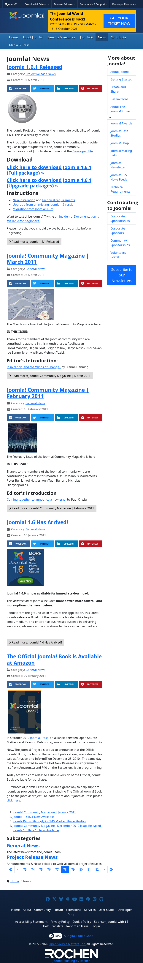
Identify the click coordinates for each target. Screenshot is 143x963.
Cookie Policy (81, 922)
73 (25, 869)
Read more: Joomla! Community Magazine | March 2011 (50, 376)
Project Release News (41, 74)
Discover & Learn (63, 4)
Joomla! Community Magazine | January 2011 (44, 812)
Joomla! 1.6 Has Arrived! (37, 522)
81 (89, 869)
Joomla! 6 (86, 37)
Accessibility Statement (31, 922)
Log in (95, 926)
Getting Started (121, 79)
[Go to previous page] (17, 869)
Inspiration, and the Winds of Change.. (34, 367)
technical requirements (58, 200)
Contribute (118, 37)
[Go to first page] (11, 869)
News (102, 37)
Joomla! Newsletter (118, 165)
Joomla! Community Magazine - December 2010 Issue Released (57, 826)
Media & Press (19, 45)
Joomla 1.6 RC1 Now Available (33, 817)
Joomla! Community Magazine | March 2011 (48, 258)
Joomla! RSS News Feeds (118, 177)
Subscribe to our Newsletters (122, 275)
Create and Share (118, 89)
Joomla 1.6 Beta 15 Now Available (36, 830)
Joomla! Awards (121, 123)
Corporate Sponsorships (120, 218)
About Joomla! (32, 37)
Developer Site (82, 151)
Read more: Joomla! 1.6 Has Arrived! (36, 642)
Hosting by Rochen (71, 961)
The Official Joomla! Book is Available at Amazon (54, 659)
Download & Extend (36, 4)
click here (13, 800)
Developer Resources (124, 4)
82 (97, 869)
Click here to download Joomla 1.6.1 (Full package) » (49, 170)
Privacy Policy (59, 922)
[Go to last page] (111, 869)
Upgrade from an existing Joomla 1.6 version (44, 205)
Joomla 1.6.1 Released (34, 66)
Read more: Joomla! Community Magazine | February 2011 (52, 508)
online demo (63, 216)
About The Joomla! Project (121, 109)
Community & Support (93, 4)
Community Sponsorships (120, 242)
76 (49, 869)
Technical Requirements (120, 189)
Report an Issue (77, 926)
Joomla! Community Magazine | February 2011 (48, 393)
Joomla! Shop (119, 143)
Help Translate (53, 926)
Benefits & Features (61, 37)
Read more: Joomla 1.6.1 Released (35, 242)
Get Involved (119, 99)
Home (13, 37)
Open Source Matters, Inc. (67, 944)
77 (57, 869)
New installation (24, 200)
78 (65, 869)
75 (41, 869)
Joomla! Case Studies (119, 133)
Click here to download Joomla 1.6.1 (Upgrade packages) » (49, 183)
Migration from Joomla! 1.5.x (33, 209)
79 (73, 869)
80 (81, 869)
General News (35, 269)
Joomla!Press (39, 738)
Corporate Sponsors (117, 230)
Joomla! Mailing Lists (121, 153)
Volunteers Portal (118, 255)
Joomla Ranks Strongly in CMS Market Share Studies (49, 821)
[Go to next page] (104, 869)
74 (33, 869)
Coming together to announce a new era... (36, 499)
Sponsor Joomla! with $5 (111, 922)
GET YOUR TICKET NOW (119, 20)
